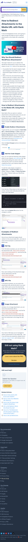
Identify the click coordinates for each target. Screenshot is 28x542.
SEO (11, 66)
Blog (3, 481)
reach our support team (8, 338)
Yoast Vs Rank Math (7, 437)
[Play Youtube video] (14, 48)
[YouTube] (6, 533)
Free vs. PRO (5, 521)
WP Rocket (4, 491)
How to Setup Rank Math (8, 450)
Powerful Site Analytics (8, 460)
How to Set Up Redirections (10, 415)
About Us (4, 471)
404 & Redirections (14, 14)
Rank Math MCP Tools (7, 463)
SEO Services (5, 514)
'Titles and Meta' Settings (8, 458)
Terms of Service (4, 535)
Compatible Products (7, 516)
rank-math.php (17, 158)
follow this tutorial (6, 165)
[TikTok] (13, 533)
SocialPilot (4, 503)
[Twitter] (1, 533)
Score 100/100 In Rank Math (9, 453)
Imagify (4, 494)
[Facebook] (8, 533)
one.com (4, 488)
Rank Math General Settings (9, 455)
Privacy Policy (5, 476)
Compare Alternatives (7, 524)
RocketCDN (5, 496)
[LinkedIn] (11, 533)
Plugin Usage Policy (21, 535)
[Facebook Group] (4, 533)
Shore (3, 501)
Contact (4, 473)
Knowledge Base (5, 14)
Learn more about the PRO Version (14, 358)
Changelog (4, 435)
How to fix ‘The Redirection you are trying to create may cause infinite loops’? (10, 411)
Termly (3, 498)
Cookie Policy (12, 535)
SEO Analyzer (5, 511)
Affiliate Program (6, 519)
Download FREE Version (13, 364)
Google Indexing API (7, 440)
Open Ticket (7, 385)
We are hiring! (5, 478)
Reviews (4, 432)
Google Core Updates (7, 442)
